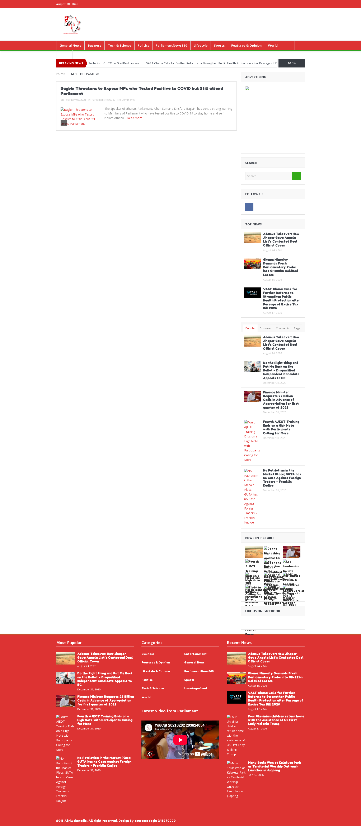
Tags (297, 328)
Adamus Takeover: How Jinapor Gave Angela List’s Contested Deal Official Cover (281, 239)
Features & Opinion (246, 45)
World (273, 45)
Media (64, 54)
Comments (283, 328)
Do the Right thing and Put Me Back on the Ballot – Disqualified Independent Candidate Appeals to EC (281, 370)
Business (94, 45)
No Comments (126, 100)
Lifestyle (200, 45)
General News (70, 45)
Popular (250, 328)
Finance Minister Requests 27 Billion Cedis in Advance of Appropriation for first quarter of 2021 (281, 399)
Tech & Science (119, 45)
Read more (135, 118)
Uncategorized (195, 688)
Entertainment (195, 654)
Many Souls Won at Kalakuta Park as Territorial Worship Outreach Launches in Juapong (274, 766)
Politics (143, 45)
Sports (219, 45)
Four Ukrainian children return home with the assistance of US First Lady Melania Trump (276, 720)
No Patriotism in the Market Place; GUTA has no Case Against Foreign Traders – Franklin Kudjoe (282, 478)
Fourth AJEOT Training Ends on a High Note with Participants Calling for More (281, 427)
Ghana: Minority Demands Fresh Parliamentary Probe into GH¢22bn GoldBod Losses (280, 267)
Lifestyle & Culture (155, 671)
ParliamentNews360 (171, 45)
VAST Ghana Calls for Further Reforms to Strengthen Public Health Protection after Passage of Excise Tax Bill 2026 (202, 63)
